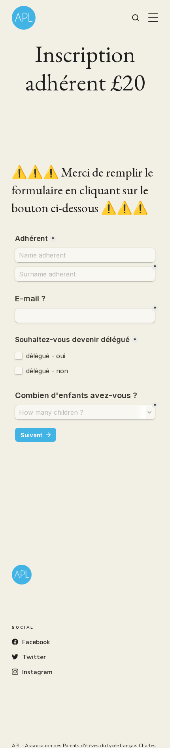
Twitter (34, 657)
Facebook (36, 642)
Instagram (37, 672)
